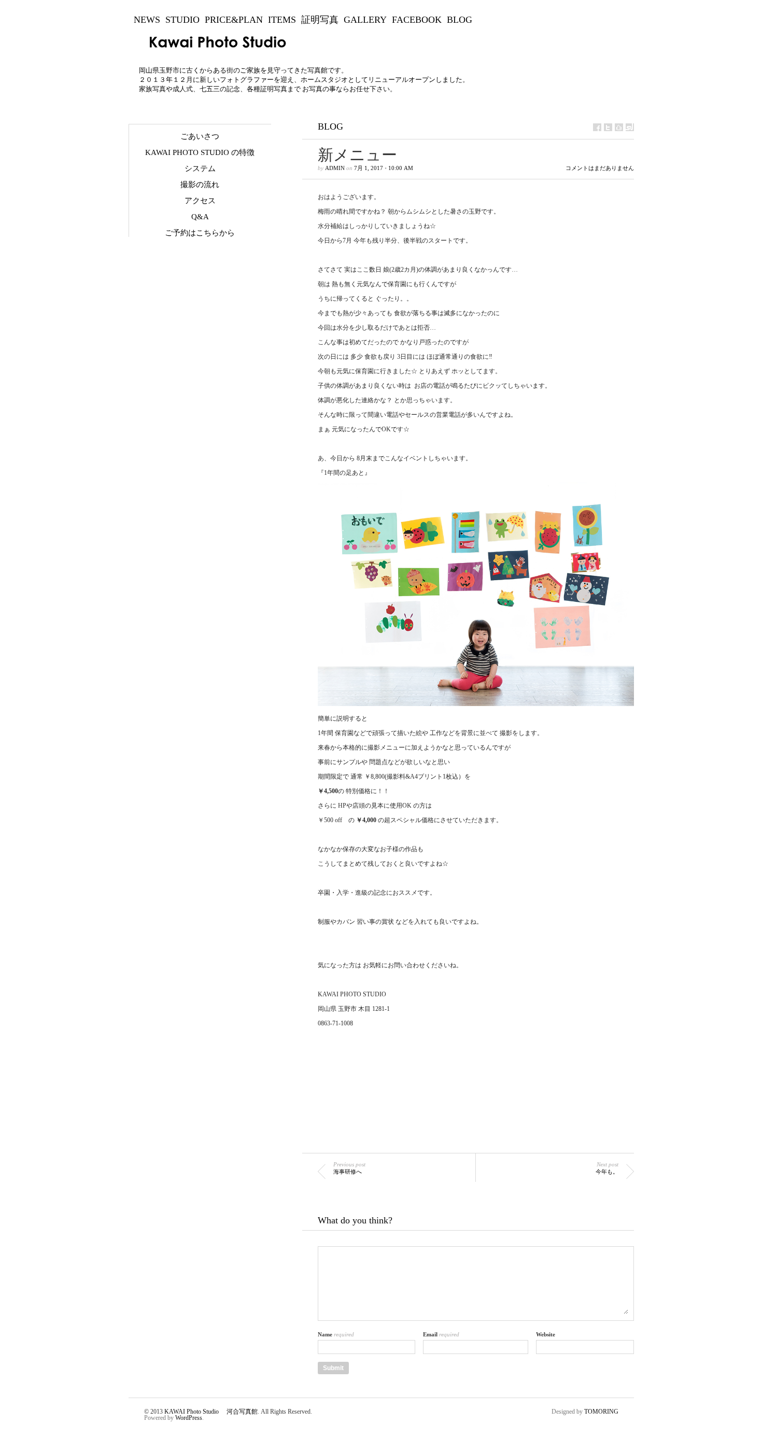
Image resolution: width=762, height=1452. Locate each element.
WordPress (188, 1417)
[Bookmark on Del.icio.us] (619, 127)
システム (200, 168)
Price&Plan (234, 20)
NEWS (147, 20)
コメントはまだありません (600, 168)
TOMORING (601, 1411)
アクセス (200, 200)
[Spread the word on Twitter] (608, 127)
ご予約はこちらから (200, 233)
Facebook (417, 20)
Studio (182, 20)
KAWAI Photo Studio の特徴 (200, 152)
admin (335, 168)
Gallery (365, 20)
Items (282, 20)
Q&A (200, 217)
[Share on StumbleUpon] (630, 127)
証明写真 (319, 20)
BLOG (459, 20)
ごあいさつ (199, 136)
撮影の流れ (199, 184)
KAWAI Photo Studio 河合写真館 (211, 1411)
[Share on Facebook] (597, 127)
